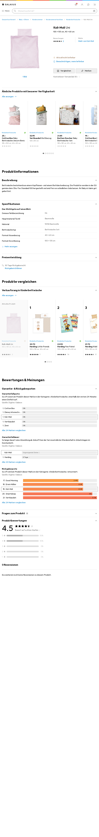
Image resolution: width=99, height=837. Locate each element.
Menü (7, 11)
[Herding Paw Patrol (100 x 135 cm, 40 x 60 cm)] (69, 328)
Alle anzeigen (8, 96)
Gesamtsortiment (9, 20)
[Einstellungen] (76, 5)
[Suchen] (15, 11)
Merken (88, 71)
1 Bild (25, 77)
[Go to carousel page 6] (53, 153)
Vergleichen (65, 71)
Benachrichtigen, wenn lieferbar (70, 61)
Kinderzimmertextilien (54, 20)
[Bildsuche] (94, 10)
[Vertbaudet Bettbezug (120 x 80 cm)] (42, 125)
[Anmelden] (82, 4)
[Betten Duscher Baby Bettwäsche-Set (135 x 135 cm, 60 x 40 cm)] (69, 125)
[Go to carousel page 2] (45, 153)
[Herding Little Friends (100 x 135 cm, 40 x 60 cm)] (42, 328)
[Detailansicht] (49, 417)
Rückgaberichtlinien (13, 268)
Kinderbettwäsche (73, 20)
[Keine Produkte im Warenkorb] (95, 5)
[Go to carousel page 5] (51, 153)
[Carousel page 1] (43, 153)
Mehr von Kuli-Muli (86, 39)
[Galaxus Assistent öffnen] (88, 5)
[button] (75, 57)
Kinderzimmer (37, 20)
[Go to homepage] (9, 4)
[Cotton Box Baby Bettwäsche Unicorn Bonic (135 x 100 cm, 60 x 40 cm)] (14, 125)
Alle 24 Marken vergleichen (14, 430)
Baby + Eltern (24, 20)
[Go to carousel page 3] (47, 153)
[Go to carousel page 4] (49, 153)
